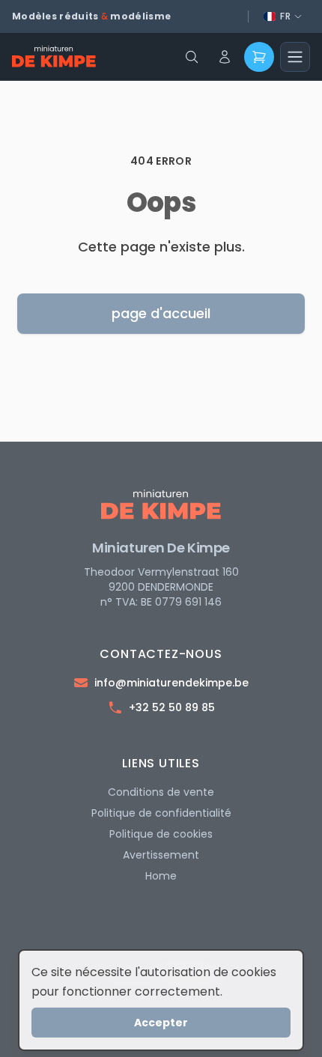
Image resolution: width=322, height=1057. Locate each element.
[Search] (191, 56)
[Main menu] (295, 57)
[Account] (224, 56)
